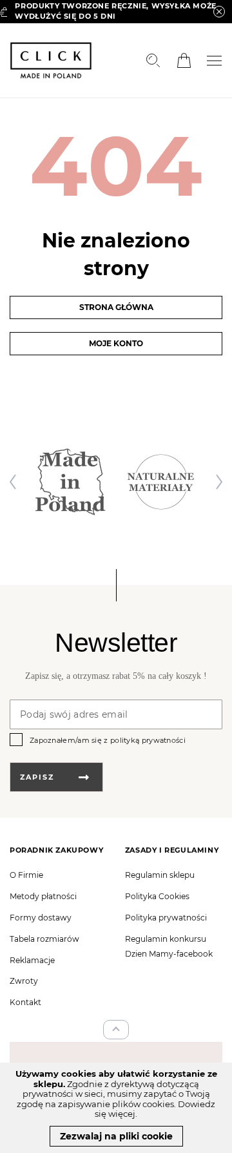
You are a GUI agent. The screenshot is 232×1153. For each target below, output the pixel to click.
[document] (116, 1108)
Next (215, 482)
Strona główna (116, 307)
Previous (16, 482)
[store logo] (51, 60)
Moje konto (116, 343)
